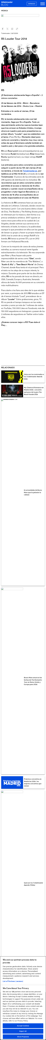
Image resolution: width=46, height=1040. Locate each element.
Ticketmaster (5, 33)
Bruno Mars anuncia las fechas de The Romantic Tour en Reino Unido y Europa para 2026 (33, 680)
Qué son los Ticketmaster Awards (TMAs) (33, 884)
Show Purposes (23, 1037)
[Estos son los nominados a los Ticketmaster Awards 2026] (12, 376)
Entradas (31, 4)
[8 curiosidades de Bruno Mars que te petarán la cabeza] (12, 492)
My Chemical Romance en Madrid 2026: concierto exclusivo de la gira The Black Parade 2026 (34, 390)
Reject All (23, 1031)
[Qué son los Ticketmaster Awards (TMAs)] (12, 884)
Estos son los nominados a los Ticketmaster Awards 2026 (34, 376)
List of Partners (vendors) (13, 981)
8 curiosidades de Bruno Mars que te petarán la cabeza (33, 492)
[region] (23, 998)
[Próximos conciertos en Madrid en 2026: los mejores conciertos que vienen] (12, 782)
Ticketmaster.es (30, 170)
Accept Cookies (23, 1026)
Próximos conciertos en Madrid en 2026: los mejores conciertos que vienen (32, 782)
